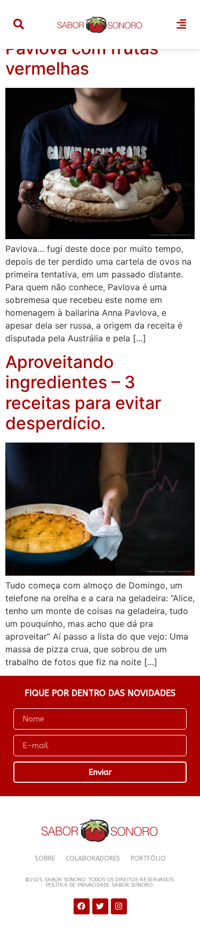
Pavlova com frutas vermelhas (81, 58)
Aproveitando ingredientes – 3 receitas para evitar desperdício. (83, 392)
